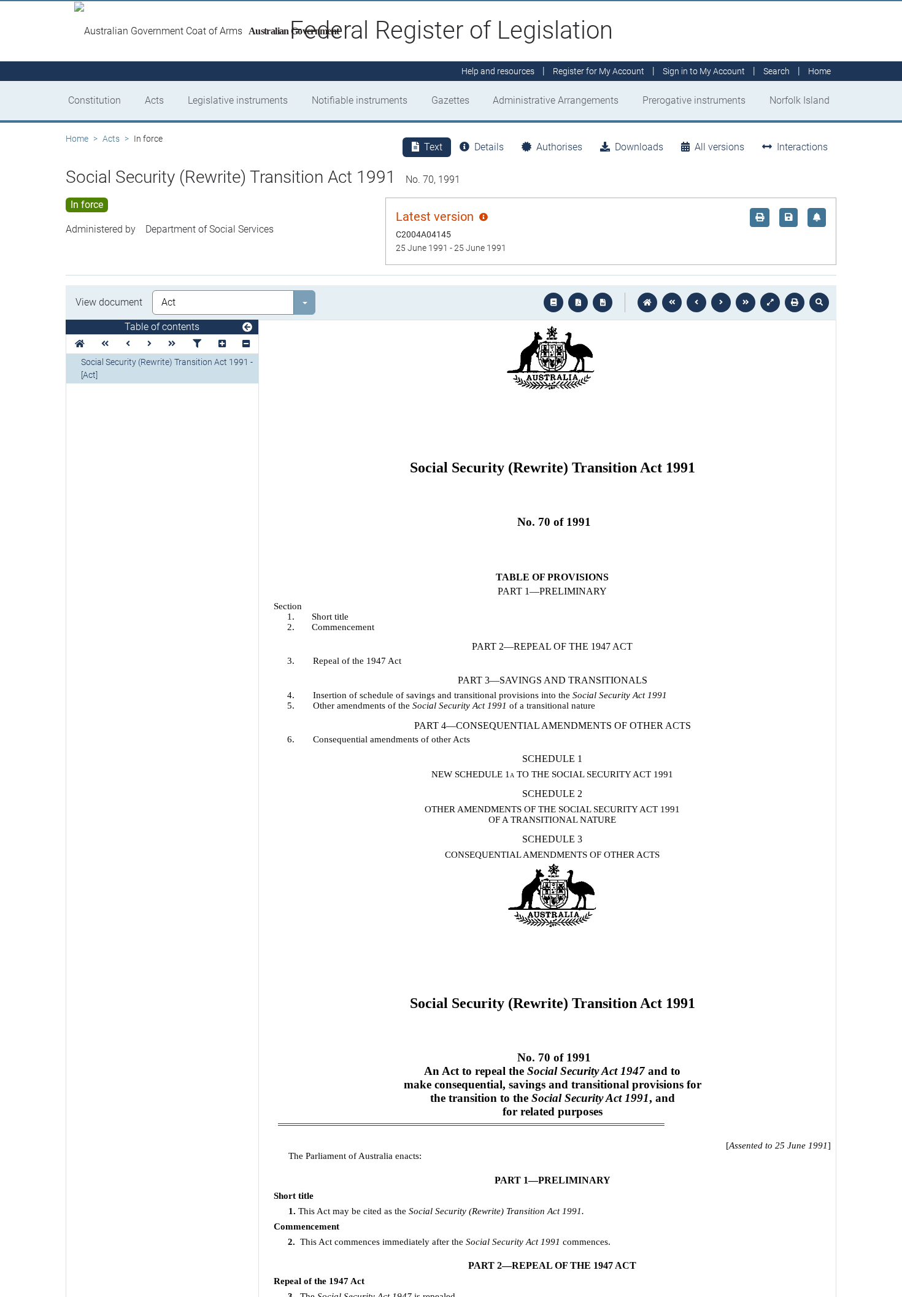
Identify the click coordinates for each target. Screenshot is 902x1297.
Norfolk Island (799, 100)
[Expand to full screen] (770, 302)
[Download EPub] (553, 302)
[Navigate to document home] (647, 302)
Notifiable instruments (359, 100)
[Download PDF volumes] (578, 302)
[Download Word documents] (602, 302)
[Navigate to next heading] (149, 343)
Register (598, 71)
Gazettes (450, 100)
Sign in (704, 71)
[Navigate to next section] (721, 302)
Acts (154, 100)
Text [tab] (433, 147)
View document (108, 302)
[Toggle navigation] (247, 328)
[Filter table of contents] (197, 343)
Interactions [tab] (802, 147)
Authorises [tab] (559, 147)
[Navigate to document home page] (79, 343)
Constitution (94, 100)
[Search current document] (819, 302)
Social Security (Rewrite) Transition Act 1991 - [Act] (167, 368)
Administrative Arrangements (556, 100)
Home (77, 139)
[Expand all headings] (222, 343)
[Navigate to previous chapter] (672, 302)
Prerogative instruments (694, 100)
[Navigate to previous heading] (128, 343)
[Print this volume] (794, 302)
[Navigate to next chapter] (745, 302)
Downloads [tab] (639, 147)
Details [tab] (489, 147)
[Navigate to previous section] (696, 302)
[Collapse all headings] (246, 343)
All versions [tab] (719, 147)
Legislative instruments (238, 100)
